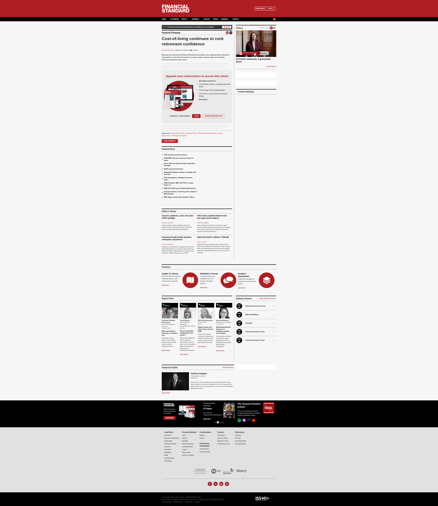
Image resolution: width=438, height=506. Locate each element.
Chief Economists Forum (255, 332)
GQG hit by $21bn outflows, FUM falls (213, 237)
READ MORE (165, 350)
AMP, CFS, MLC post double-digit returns (180, 188)
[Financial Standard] (176, 9)
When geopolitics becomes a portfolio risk (169, 333)
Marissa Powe (191, 133)
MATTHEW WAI (168, 50)
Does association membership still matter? (186, 333)
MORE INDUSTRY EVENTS (267, 298)
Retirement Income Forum (255, 306)
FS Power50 (174, 19)
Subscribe (260, 9)
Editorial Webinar (252, 314)
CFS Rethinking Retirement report (210, 133)
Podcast (206, 19)
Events (184, 19)
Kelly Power (166, 136)
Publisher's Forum (209, 274)
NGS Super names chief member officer (179, 197)
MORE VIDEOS (271, 63)
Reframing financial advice (251, 59)
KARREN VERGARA (167, 223)
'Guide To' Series (170, 274)
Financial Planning (171, 32)
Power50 (248, 323)
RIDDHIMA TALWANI (203, 223)
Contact (235, 19)
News (164, 19)
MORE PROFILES (228, 367)
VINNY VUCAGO (202, 242)
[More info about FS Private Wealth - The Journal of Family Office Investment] (229, 410)
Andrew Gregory (199, 373)
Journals (195, 19)
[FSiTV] (273, 27)
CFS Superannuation (179, 136)
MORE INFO (165, 285)
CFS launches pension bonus (175, 155)
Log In (270, 9)
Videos (215, 19)
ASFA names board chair (173, 169)
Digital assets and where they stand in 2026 (205, 329)
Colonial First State (178, 133)
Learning (224, 19)
